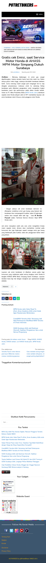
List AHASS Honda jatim (24, 342)
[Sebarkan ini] (3, 298)
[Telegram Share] (14, 298)
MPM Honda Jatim (31, 92)
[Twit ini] (7, 298)
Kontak (4, 543)
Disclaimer (5, 548)
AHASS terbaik (11, 342)
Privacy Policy (6, 551)
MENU (41, 14)
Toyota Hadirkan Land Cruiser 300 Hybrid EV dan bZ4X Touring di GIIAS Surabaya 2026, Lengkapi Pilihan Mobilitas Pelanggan (22, 460)
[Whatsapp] (18, 298)
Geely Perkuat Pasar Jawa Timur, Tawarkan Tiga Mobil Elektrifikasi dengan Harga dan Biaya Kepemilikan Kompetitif (22, 444)
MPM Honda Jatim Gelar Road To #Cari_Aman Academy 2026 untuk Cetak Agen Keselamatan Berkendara (27, 311)
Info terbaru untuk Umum (18, 339)
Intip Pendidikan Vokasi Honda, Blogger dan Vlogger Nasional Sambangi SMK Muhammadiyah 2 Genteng (21, 466)
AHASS (33, 339)
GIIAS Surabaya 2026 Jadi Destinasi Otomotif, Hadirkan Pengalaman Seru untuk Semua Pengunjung (28, 330)
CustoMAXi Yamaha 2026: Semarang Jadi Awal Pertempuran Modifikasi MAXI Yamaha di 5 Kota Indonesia (28, 320)
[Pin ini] (10, 298)
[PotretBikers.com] (23, 5)
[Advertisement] (23, 123)
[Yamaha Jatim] (23, 31)
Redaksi (4, 540)
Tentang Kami (6, 537)
